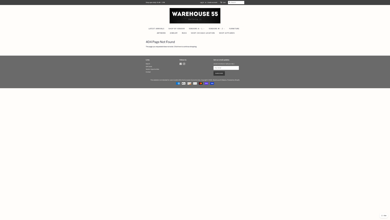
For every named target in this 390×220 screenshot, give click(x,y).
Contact (148, 72)
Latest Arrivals (156, 29)
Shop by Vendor (176, 29)
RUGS (184, 33)
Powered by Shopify (233, 80)
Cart (224, 2)
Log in (202, 2)
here (179, 46)
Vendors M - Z (216, 29)
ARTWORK (161, 33)
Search (148, 64)
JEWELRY (174, 33)
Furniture (234, 29)
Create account (212, 2)
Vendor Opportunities (152, 69)
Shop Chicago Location (203, 33)
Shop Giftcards (227, 33)
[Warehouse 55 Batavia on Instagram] (184, 64)
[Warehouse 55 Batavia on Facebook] (181, 64)
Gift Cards (149, 66)
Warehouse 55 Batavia (219, 80)
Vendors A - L (196, 29)
